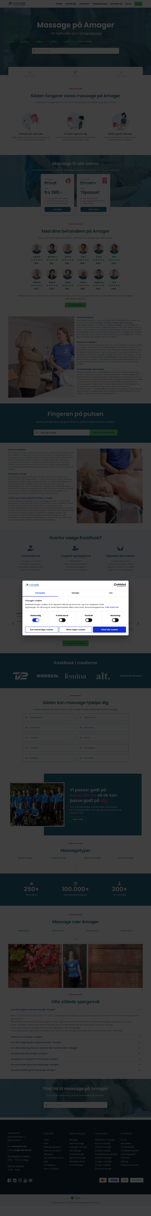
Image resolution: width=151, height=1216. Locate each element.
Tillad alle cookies (109, 629)
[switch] (62, 620)
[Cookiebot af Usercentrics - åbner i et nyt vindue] (115, 585)
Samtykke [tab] (40, 593)
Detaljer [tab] (75, 593)
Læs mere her (112, 607)
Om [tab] (111, 593)
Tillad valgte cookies (75, 629)
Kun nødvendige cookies (41, 629)
